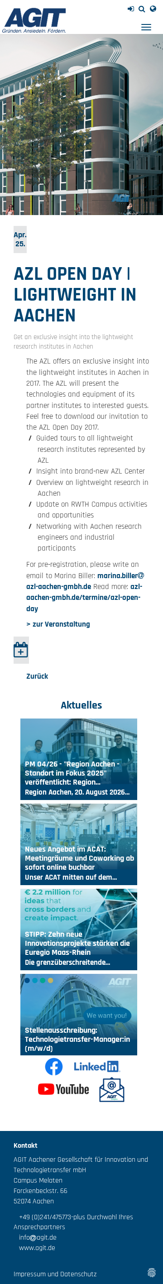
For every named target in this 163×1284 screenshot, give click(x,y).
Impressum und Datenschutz (55, 1274)
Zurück (37, 676)
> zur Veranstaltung (58, 624)
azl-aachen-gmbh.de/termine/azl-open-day (84, 598)
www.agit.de (34, 1248)
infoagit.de (35, 1237)
